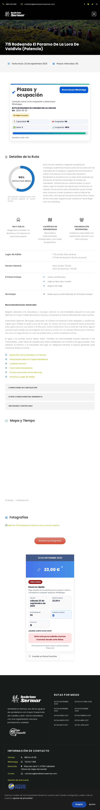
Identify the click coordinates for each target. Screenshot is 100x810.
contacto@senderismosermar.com (39, 4)
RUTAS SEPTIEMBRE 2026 (61, 702)
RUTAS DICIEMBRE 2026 (81, 709)
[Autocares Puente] (17, 786)
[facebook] (84, 4)
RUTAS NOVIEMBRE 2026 (61, 709)
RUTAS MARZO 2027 (61, 720)
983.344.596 (11, 4)
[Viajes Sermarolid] (17, 732)
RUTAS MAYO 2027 (61, 725)
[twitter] (92, 4)
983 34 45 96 (30, 757)
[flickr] (88, 4)
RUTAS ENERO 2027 (61, 715)
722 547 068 (30, 762)
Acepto (79, 804)
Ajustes (92, 804)
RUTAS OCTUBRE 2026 (83, 701)
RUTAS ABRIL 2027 (82, 720)
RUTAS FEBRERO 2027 (83, 715)
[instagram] (96, 4)
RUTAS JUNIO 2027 (82, 725)
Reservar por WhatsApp (74, 89)
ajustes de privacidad (22, 798)
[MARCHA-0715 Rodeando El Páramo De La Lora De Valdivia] (32, 525)
